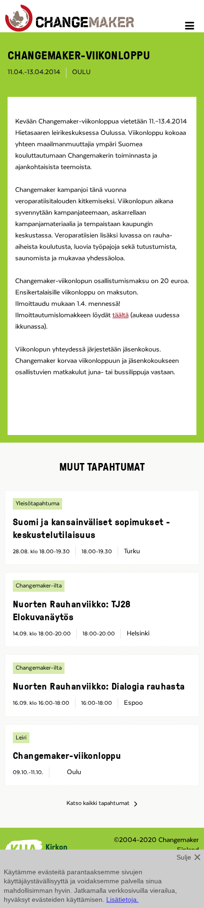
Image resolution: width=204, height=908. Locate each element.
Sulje (183, 857)
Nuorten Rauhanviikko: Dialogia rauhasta (99, 685)
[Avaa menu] (191, 27)
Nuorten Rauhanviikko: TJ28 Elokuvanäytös (71, 610)
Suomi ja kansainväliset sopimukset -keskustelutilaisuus (91, 528)
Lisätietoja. (122, 899)
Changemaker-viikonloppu (67, 755)
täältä (120, 315)
